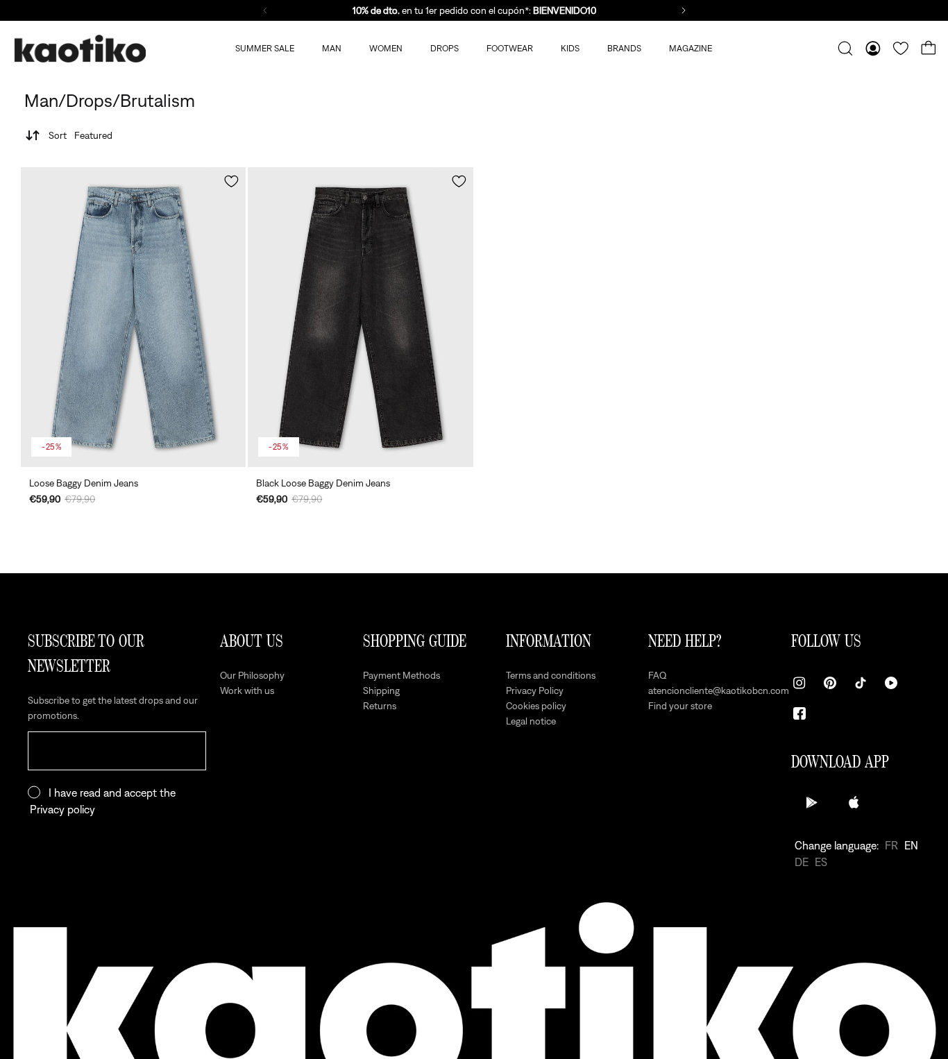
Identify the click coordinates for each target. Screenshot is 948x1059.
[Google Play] (812, 802)
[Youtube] (891, 683)
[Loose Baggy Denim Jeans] (133, 317)
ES (821, 862)
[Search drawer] (845, 48)
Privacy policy (62, 809)
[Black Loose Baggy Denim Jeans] (360, 317)
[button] (231, 181)
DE (802, 862)
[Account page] (873, 48)
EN (911, 845)
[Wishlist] (901, 48)
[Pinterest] (830, 683)
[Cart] (928, 48)
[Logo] (80, 49)
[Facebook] (799, 713)
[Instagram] (799, 683)
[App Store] (853, 802)
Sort (80, 135)
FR (891, 845)
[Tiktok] (860, 683)
